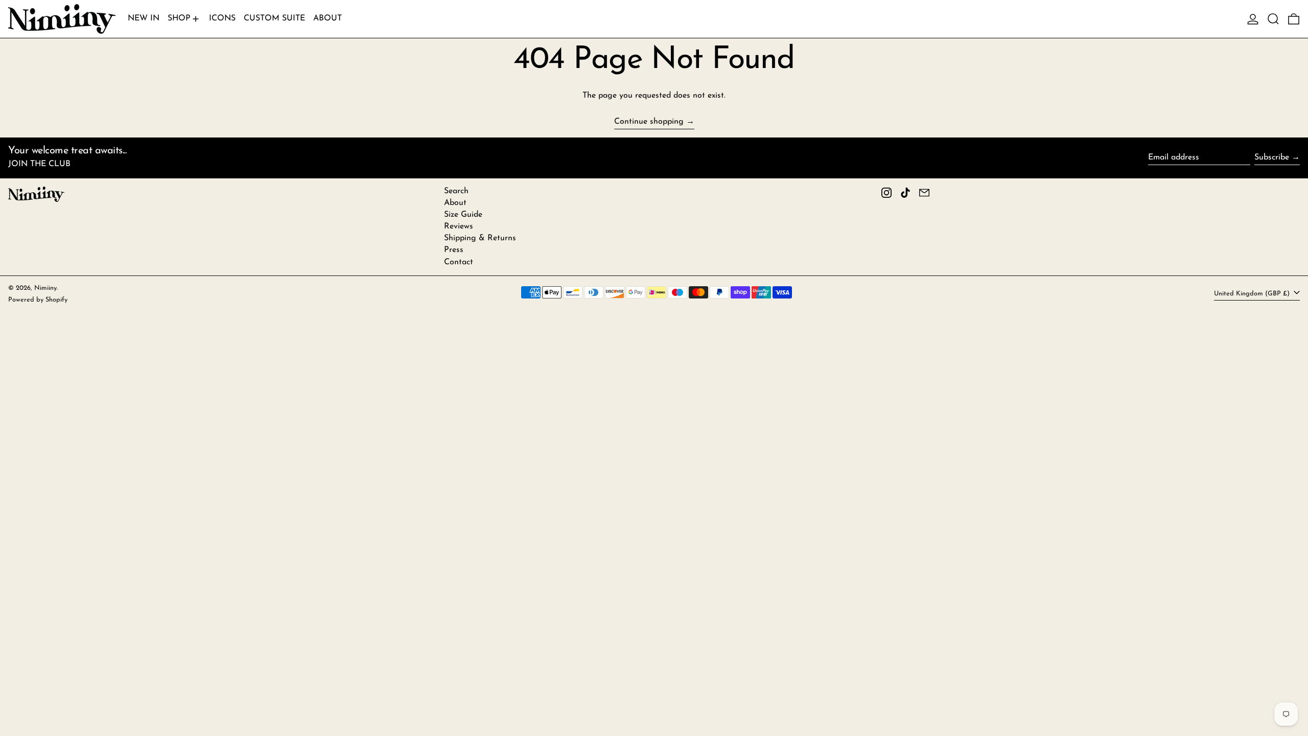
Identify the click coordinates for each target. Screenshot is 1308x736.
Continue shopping (649, 122)
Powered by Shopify (37, 299)
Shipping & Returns (480, 238)
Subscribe (1271, 157)
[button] (1273, 19)
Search (456, 191)
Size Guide (463, 215)
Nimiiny (45, 288)
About (455, 203)
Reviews (458, 226)
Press (453, 250)
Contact (458, 262)
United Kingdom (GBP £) (1253, 293)
